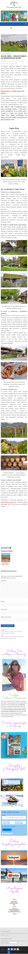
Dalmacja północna (6, 53)
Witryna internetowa (6, 617)
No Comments (5, 63)
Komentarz (4, 580)
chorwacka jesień (13, 63)
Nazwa (3, 601)
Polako (2, 949)
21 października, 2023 (19, 60)
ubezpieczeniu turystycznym (8, 502)
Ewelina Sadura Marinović (7, 60)
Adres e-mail (4, 609)
